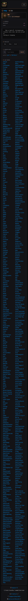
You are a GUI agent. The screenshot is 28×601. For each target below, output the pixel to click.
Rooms (17, 151)
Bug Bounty (6, 378)
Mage (16, 164)
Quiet (4, 385)
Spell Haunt (18, 435)
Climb (4, 331)
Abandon (5, 83)
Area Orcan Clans (20, 379)
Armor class (18, 243)
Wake (4, 214)
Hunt (4, 354)
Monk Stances (19, 491)
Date (4, 297)
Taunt (4, 365)
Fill (3, 220)
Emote (5, 110)
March (5, 245)
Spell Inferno (6, 534)
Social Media (6, 162)
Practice (5, 257)
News (4, 376)
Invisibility (18, 148)
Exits (4, 135)
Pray (4, 397)
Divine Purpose (7, 426)
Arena (17, 423)
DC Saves (17, 238)
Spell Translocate (8, 433)
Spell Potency (19, 284)
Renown (17, 254)
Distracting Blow (20, 573)
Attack (5, 133)
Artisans (17, 225)
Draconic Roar (19, 543)
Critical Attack (19, 282)
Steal (4, 322)
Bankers (17, 144)
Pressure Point (19, 534)
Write (4, 290)
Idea (4, 383)
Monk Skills (18, 579)
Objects (17, 153)
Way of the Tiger (19, 505)
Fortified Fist (18, 575)
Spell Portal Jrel (7, 457)
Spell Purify (6, 503)
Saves (16, 239)
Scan (4, 98)
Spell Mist (5, 437)
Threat (17, 207)
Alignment (18, 191)
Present (5, 182)
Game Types (6, 399)
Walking (5, 166)
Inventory (5, 74)
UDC (16, 484)
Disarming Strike (20, 554)
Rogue (17, 160)
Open (4, 121)
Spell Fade (18, 430)
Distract (5, 329)
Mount (5, 230)
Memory (17, 478)
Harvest (5, 171)
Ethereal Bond (19, 175)
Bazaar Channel (7, 392)
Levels (4, 300)
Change (5, 406)
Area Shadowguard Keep (19, 354)
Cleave (5, 351)
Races (17, 236)
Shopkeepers (19, 146)
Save (4, 160)
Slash (16, 568)
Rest (5, 44)
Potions (17, 189)
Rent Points (18, 182)
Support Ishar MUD (14, 596)
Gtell (4, 405)
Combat (17, 205)
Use (4, 202)
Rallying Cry (6, 372)
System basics (19, 194)
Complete (5, 81)
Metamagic (18, 135)
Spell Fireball (6, 530)
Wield (4, 187)
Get (4, 175)
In (3, 153)
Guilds (5, 274)
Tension (5, 265)
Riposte (5, 363)
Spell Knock (6, 512)
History (5, 227)
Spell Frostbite (7, 487)
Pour (4, 218)
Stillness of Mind (20, 516)
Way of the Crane (20, 493)
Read (4, 288)
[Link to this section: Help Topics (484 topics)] (11, 60)
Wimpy (5, 225)
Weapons (18, 241)
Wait (4, 155)
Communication (19, 187)
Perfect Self (18, 532)
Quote (5, 105)
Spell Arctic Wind (7, 577)
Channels (5, 396)
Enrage (5, 361)
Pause (4, 159)
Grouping (18, 171)
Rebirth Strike (19, 563)
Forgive (17, 214)
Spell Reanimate (19, 426)
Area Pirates (18, 381)
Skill (4, 256)
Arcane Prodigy (19, 139)
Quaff (4, 198)
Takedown (18, 570)
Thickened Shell (19, 572)
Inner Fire (18, 557)
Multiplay (17, 229)
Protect (5, 119)
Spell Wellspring (7, 561)
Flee (4, 203)
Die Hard (5, 367)
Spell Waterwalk (7, 511)
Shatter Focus (19, 537)
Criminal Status (7, 168)
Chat (4, 229)
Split (4, 71)
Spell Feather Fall (7, 467)
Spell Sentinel (19, 442)
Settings (5, 252)
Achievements (7, 146)
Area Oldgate (19, 372)
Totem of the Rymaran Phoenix (18, 128)
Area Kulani (18, 335)
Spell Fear (5, 498)
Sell (4, 412)
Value (4, 415)
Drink (4, 186)
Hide (4, 306)
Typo (4, 381)
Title (4, 142)
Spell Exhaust (19, 460)
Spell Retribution (7, 424)
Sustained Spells (19, 141)
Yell (4, 388)
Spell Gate (6, 552)
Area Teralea (18, 410)
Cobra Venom (7, 318)
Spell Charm (6, 525)
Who (4, 92)
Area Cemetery (19, 374)
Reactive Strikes (19, 550)
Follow (5, 150)
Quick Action (18, 209)
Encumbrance (7, 139)
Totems (17, 114)
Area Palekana (19, 333)
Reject (4, 241)
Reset (4, 293)
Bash (4, 340)
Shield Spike (6, 130)
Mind (16, 234)
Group (5, 243)
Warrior (17, 159)
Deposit (5, 284)
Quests (5, 78)
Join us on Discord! (14, 599)
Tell (4, 107)
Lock (4, 123)
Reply (4, 108)
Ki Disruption (19, 530)
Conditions (6, 205)
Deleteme (5, 423)
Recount (5, 194)
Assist (4, 344)
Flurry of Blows (19, 511)
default (5, 62)
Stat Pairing (18, 482)
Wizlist (17, 223)
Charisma (18, 476)
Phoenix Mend (19, 559)
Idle (16, 279)
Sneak (4, 302)
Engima (17, 259)
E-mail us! (14, 594)
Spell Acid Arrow (7, 451)
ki (15, 489)
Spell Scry (5, 428)
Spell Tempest (7, 532)
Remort (5, 261)
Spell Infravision (7, 489)
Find (4, 333)
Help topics (18, 286)
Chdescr (5, 419)
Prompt (5, 67)
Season (17, 257)
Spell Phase (18, 437)
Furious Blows (19, 541)
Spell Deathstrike (8, 554)
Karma (17, 211)
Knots (4, 266)
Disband (5, 250)
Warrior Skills (7, 374)
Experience (18, 173)
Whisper (5, 403)
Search (22, 52)
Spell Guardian (19, 462)
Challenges (6, 87)
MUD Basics (14, 55)
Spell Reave (18, 464)
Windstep (18, 514)
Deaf (16, 274)
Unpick (5, 320)
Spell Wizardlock (7, 518)
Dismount (6, 232)
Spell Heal (6, 435)
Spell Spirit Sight (19, 65)
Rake (16, 564)
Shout (4, 387)
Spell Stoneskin (7, 579)
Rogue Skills (6, 326)
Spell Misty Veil (19, 71)
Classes (17, 155)
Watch (5, 115)
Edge (16, 133)
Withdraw (6, 286)
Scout (4, 238)
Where (5, 94)
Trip (4, 338)
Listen (4, 324)
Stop (4, 157)
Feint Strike (18, 552)
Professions (18, 101)
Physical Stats (19, 473)
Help (4, 63)
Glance (5, 234)
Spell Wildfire (19, 83)
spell (8, 55)
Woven (5, 270)
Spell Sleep (6, 482)
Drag (4, 69)
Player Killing (18, 218)
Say (4, 101)
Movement (18, 227)
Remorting (18, 248)
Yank (4, 247)
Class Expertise (19, 169)
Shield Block (6, 336)
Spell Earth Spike (7, 449)
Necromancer (19, 168)
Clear (4, 223)
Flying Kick (18, 527)
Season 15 (15, 588)
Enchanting (18, 110)
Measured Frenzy (20, 555)
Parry (4, 349)
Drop (4, 178)
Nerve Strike (18, 536)
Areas (16, 288)
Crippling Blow (19, 528)
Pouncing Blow (19, 566)
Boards (17, 193)
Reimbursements (20, 202)
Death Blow (18, 548)
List (4, 414)
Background (18, 198)
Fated (4, 263)
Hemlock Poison (7, 313)
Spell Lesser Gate (8, 519)
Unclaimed (6, 281)
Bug (4, 379)
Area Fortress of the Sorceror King (19, 397)
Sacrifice (17, 216)
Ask (4, 401)
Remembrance (19, 252)
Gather (5, 169)
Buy (4, 410)
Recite (4, 200)
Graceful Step (19, 525)
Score (4, 148)
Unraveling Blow (19, 539)
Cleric (16, 166)
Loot (4, 173)
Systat (4, 295)
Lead (4, 236)
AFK (16, 277)
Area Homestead (20, 313)
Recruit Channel (7, 394)
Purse (4, 76)
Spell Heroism (7, 509)
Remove (5, 193)
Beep (4, 216)
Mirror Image (19, 137)
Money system (7, 275)
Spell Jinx (17, 471)
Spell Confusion (7, 523)
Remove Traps (7, 335)
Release (17, 142)
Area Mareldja (19, 324)
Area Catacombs (19, 311)
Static (4, 221)
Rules (16, 220)
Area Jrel (17, 405)
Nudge (5, 254)
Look (4, 99)
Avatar (17, 157)
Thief (16, 162)
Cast (4, 196)
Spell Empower (19, 428)
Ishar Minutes (7, 137)
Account (5, 141)
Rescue (5, 345)
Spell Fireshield (7, 521)
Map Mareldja (19, 331)
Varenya (5, 85)
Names (5, 421)
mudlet (17, 230)
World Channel (7, 390)
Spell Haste (6, 546)
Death (17, 480)
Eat (4, 184)
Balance (5, 282)
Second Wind (6, 353)
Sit (3, 209)
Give (4, 180)
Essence (17, 256)
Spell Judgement (7, 458)
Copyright (6, 272)
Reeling (5, 342)
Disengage (6, 309)
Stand (15, 44)
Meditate (17, 523)
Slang (16, 275)
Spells (17, 132)
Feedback (18, 203)
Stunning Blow (19, 518)
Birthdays (18, 487)
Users (17, 424)
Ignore (5, 117)
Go (4, 114)
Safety (4, 164)
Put (4, 177)
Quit (4, 90)
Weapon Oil (6, 132)
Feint (4, 360)
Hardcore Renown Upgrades (18, 270)
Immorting (18, 221)
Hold (4, 189)
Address (5, 103)
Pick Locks (6, 311)
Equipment (6, 89)
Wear (4, 191)
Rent (4, 277)
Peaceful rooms (19, 212)
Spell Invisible (7, 480)
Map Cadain (18, 329)
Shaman (5, 555)
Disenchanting (19, 112)
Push (4, 291)
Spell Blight (18, 448)
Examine (5, 96)
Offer (4, 279)
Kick (4, 356)
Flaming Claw (19, 561)
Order (4, 248)
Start (4, 80)
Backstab (5, 327)
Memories (6, 144)
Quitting (5, 151)
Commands (6, 65)
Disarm (5, 347)
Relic (16, 250)
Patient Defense (19, 512)
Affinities (17, 281)
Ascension (6, 268)
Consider (5, 299)
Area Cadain (18, 383)
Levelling (17, 177)
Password (6, 417)
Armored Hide (19, 577)
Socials (17, 98)
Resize (5, 408)
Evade (4, 358)
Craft (16, 99)
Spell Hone (18, 469)
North (4, 112)
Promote (5, 239)
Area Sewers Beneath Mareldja (18, 338)
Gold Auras (18, 485)
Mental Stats (18, 475)
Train (4, 259)
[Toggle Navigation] (24, 4)
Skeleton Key (6, 124)
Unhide (5, 308)
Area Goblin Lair (19, 315)
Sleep (10, 44)
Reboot (5, 72)
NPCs (16, 150)
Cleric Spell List (19, 92)
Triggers (17, 232)
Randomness (19, 200)
